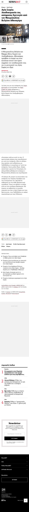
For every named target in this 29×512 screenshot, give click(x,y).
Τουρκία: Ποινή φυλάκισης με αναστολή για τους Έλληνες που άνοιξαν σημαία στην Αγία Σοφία (14, 262)
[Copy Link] (13, 76)
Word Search (15, 293)
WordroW (8, 293)
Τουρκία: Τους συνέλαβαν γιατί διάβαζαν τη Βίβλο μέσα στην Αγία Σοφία (14, 257)
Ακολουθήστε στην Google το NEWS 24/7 (12, 285)
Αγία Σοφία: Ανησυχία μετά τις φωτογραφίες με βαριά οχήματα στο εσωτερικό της (13, 273)
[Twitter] (6, 76)
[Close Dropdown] (27, 457)
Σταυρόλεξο (22, 291)
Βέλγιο (3, 246)
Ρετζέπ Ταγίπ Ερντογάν (19, 244)
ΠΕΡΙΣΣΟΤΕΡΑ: (5, 253)
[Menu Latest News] (27, 2)
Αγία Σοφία (9, 7)
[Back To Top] (26, 500)
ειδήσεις (16, 287)
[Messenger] (10, 76)
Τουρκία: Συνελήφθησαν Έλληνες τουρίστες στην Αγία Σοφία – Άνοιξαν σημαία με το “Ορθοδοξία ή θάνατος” (13, 268)
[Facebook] (2, 76)
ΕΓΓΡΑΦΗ (14, 479)
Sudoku (3, 293)
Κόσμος (3, 7)
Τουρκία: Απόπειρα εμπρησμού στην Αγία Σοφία (15, 279)
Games (8, 291)
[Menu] (2, 2)
